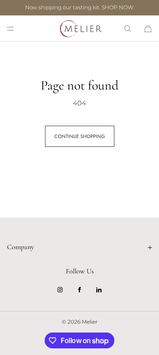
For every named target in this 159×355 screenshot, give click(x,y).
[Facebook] (79, 289)
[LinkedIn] (99, 289)
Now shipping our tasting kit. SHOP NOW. (79, 7)
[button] (127, 28)
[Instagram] (60, 289)
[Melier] (79, 29)
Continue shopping (79, 136)
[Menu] (17, 28)
